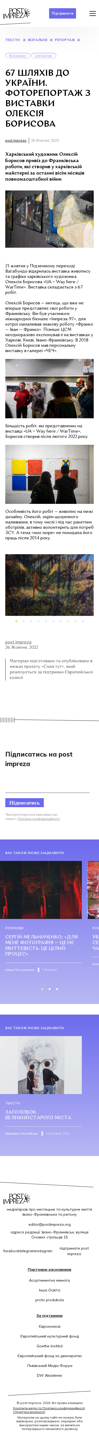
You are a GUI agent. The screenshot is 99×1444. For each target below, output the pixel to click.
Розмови (14, 928)
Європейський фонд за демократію (49, 1355)
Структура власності (29, 1412)
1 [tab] (16, 621)
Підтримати (62, 13)
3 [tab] (31, 621)
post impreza (15, 140)
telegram (27, 1250)
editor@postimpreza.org (50, 1224)
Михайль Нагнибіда (21, 1133)
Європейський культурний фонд (49, 1336)
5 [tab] (46, 621)
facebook (11, 1250)
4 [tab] (38, 621)
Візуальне (38, 40)
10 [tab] (83, 621)
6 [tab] (53, 621)
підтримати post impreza (74, 1251)
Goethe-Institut (50, 1346)
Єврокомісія (49, 1326)
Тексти (12, 40)
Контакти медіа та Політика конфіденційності (49, 1408)
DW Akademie (49, 1375)
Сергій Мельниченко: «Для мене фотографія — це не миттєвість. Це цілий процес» (41, 946)
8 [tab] (68, 621)
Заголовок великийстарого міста (38, 1115)
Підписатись (24, 802)
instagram (43, 1250)
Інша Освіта (49, 1290)
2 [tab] (24, 621)
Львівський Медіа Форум (49, 1365)
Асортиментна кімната (49, 1280)
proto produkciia (49, 1300)
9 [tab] (75, 621)
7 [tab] (61, 621)
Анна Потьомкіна (19, 970)
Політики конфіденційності (38, 819)
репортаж (65, 40)
